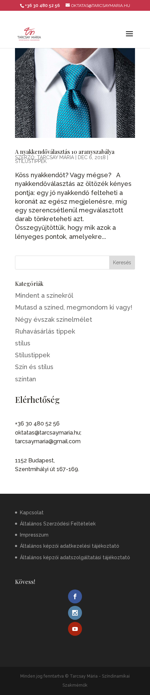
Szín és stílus (34, 366)
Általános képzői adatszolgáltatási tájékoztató (75, 557)
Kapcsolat (32, 512)
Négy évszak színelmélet (53, 319)
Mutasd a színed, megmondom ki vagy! (73, 307)
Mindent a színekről (44, 295)
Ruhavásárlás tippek (45, 331)
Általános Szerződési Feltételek (58, 523)
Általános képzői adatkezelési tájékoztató (69, 546)
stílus (22, 343)
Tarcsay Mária (55, 157)
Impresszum (34, 535)
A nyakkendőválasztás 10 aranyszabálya (64, 151)
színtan (25, 379)
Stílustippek (31, 161)
